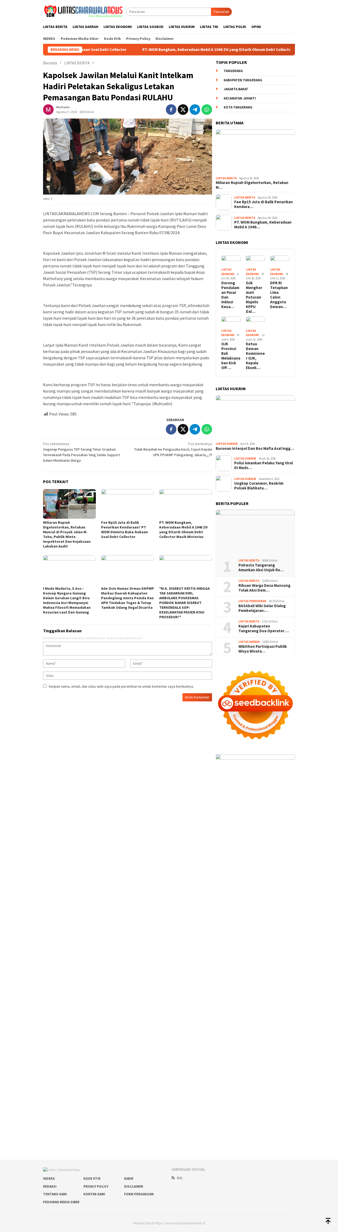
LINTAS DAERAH (249, 642)
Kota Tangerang (238, 107)
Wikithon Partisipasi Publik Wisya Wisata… (262, 649)
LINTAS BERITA (226, 178)
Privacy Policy (95, 1186)
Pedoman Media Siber (61, 1202)
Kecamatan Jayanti (240, 98)
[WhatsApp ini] (206, 109)
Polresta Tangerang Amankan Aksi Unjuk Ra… (261, 567)
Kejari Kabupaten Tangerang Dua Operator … (263, 628)
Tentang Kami (55, 1194)
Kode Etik (92, 1178)
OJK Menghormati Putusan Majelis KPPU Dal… (254, 297)
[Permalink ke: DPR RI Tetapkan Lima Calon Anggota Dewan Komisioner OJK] (279, 261)
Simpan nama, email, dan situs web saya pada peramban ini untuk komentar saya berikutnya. (121, 686)
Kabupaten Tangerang (243, 80)
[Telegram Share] (195, 109)
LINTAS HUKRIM (227, 444)
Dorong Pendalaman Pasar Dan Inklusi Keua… (230, 295)
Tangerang (233, 71)
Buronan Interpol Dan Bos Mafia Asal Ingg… (255, 448)
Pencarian (221, 11)
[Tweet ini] (183, 109)
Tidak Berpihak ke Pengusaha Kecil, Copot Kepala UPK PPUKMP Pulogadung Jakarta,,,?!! (173, 449)
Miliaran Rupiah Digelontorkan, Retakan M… (252, 185)
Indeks (49, 1178)
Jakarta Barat (236, 89)
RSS (179, 1178)
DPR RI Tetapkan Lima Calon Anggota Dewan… (279, 295)
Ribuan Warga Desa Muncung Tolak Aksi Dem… (264, 588)
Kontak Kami (94, 1194)
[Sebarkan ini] (171, 109)
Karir (128, 1178)
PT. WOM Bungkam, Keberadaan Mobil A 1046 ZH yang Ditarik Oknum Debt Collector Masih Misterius (194, 49)
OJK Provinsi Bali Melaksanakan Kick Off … (230, 356)
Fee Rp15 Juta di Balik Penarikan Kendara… (263, 204)
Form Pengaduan (139, 1194)
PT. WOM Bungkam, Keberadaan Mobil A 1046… (263, 224)
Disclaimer (133, 1186)
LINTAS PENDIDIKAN (252, 601)
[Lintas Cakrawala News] (84, 11)
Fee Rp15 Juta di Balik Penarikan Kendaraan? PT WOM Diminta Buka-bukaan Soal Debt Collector (124, 529)
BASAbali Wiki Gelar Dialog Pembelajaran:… (262, 608)
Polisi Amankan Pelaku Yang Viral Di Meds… (263, 465)
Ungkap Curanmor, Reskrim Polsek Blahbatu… (258, 485)
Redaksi (50, 1186)
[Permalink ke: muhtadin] (48, 109)
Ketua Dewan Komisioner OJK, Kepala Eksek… (255, 356)
